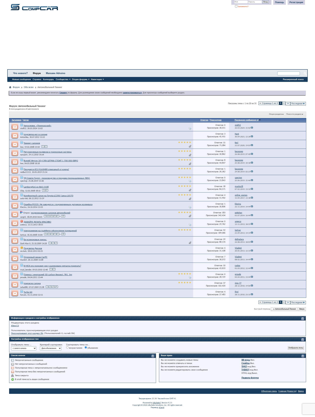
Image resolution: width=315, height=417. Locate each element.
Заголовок (16, 120)
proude (23, 277)
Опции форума (79, 79)
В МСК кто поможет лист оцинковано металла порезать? (52, 266)
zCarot (161, 408)
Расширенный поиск (293, 79)
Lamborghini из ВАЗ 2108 (36, 187)
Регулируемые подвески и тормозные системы (48, 152)
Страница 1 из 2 (270, 103)
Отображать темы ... (21, 345)
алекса (23, 225)
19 (63, 216)
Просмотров (215, 120)
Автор (26, 120)
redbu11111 (25, 172)
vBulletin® (157, 403)
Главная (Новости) (287, 391)
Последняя (296, 103)
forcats (23, 295)
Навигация (96, 79)
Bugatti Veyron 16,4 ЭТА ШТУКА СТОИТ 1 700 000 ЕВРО (51, 161)
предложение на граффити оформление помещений (50, 231)
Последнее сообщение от (247, 120)
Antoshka (24, 137)
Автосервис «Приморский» (37, 126)
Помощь (279, 2)
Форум (37, 73)
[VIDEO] (245, 370)
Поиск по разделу (294, 114)
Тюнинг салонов (32, 143)
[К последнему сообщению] (252, 128)
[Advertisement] (114, 41)
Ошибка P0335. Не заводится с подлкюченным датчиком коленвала (58, 204)
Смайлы (246, 363)
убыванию (92, 348)
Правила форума (250, 378)
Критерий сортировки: (51, 345)
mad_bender (25, 270)
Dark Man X (25, 244)
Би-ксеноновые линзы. (35, 239)
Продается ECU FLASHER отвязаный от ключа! (46, 169)
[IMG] (244, 366)
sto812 (23, 128)
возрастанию (75, 348)
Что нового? (20, 73)
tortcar (23, 235)
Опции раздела (275, 114)
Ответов (204, 120)
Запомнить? (242, 6)
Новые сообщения (21, 79)
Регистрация (296, 2)
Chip (22, 191)
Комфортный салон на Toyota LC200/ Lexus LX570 (48, 196)
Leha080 (24, 287)
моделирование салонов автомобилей (50, 213)
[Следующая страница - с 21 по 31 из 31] (288, 103)
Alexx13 (15, 326)
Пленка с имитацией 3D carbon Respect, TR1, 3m (48, 275)
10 (63, 234)
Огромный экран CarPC (35, 257)
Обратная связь (269, 391)
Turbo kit (28, 292)
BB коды (246, 360)
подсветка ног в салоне (35, 134)
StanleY (23, 260)
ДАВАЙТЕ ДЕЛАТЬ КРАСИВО (37, 222)
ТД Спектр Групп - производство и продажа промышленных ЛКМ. (57, 178)
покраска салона (32, 283)
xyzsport (24, 155)
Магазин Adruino (55, 73)
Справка (37, 79)
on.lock (23, 251)
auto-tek (24, 198)
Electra (23, 207)
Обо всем (29, 87)
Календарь (48, 79)
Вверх (301, 309)
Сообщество (62, 79)
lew (21, 147)
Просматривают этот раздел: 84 (27, 333)
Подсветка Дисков (33, 248)
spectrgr (23, 181)
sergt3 (23, 217)
